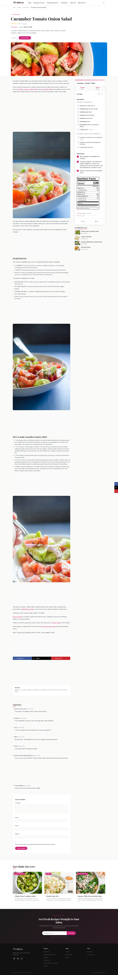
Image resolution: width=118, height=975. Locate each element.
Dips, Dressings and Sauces (51, 963)
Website (17, 834)
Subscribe (71, 933)
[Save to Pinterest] (116, 491)
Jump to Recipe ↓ (24, 37)
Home (29, 2)
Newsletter (90, 951)
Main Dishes (47, 951)
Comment (18, 803)
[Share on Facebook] (116, 484)
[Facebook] (14, 958)
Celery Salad (56, 623)
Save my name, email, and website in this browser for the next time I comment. (35, 844)
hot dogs (20, 89)
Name (17, 817)
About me (73, 2)
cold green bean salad (48, 626)
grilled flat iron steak (27, 609)
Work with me (82, 2)
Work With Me (68, 954)
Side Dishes (26, 7)
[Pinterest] (17, 958)
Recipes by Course (39, 2)
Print (15, 38)
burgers (26, 89)
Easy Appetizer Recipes (49, 954)
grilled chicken (33, 89)
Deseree (15, 27)
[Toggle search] (103, 2)
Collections (64, 2)
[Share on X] (116, 487)
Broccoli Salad (17, 617)
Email (17, 825)
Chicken (46, 966)
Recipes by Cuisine (52, 2)
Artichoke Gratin (85, 247)
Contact (67, 957)
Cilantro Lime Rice (86, 236)
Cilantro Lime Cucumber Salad (90, 231)
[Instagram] (21, 958)
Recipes (19, 7)
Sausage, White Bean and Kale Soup (91, 242)
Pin (97, 221)
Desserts (46, 957)
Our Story (67, 951)
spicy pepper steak (47, 89)
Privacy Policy (90, 954)
